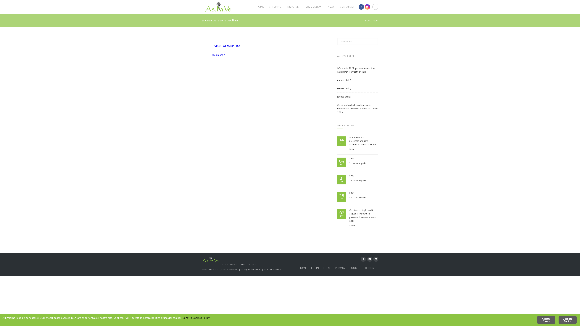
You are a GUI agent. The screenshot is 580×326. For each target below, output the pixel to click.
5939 (351, 175)
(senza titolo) (344, 80)
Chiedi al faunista (225, 46)
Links (326, 268)
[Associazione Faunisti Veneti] (219, 7)
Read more (218, 54)
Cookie (354, 268)
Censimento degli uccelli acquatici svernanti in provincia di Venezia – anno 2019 (357, 108)
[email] (375, 259)
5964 (351, 158)
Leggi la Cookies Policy (196, 318)
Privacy (340, 268)
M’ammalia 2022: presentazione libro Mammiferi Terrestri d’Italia (356, 70)
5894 (351, 192)
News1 (353, 149)
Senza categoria (357, 163)
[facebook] (361, 7)
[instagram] (367, 7)
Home (368, 20)
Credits (369, 268)
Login (315, 268)
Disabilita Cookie (567, 320)
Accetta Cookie (546, 320)
